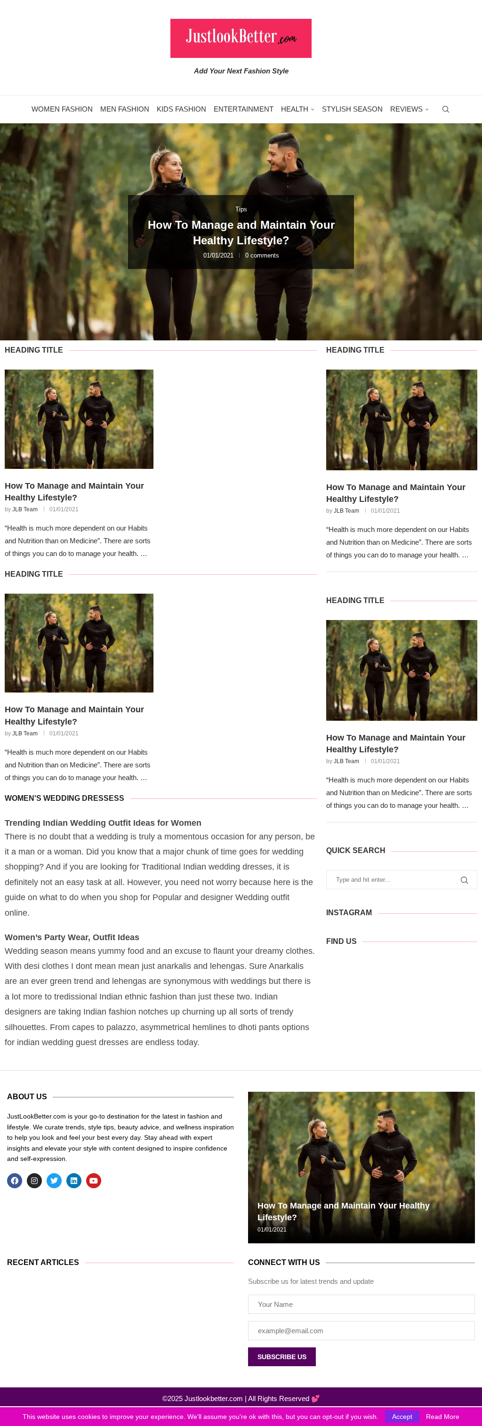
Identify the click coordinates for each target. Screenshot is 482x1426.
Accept (402, 1416)
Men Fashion (124, 109)
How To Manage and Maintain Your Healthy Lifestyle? (74, 491)
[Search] (445, 109)
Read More (442, 1416)
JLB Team (25, 509)
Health (294, 109)
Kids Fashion (181, 109)
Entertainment (243, 109)
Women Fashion (62, 109)
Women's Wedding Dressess (64, 798)
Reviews (406, 109)
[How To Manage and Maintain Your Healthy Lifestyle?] (79, 419)
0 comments (262, 255)
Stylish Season (352, 109)
